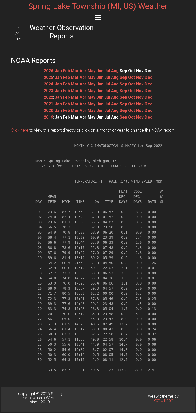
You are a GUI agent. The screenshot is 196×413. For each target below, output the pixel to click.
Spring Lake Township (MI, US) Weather (98, 6)
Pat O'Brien (163, 400)
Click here (19, 130)
